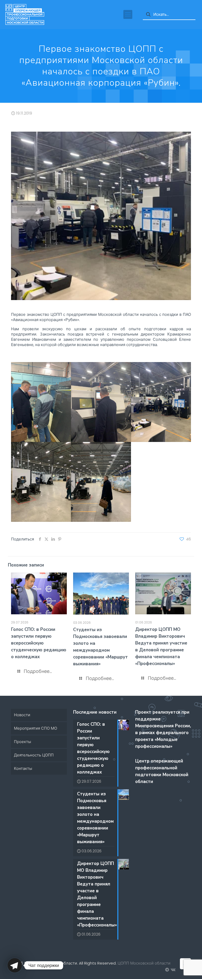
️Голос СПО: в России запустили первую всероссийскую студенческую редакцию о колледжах (38, 643)
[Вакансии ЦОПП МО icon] (167, 969)
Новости (22, 715)
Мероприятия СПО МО (35, 728)
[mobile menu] (127, 14)
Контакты (23, 768)
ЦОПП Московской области (144, 963)
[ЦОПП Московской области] (24, 14)
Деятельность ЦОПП (34, 755)
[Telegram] (15, 965)
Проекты (22, 741)
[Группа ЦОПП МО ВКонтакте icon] (173, 969)
